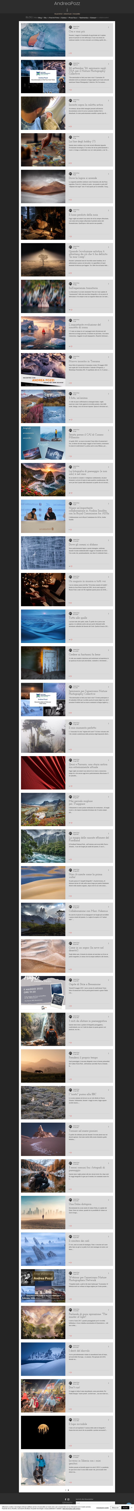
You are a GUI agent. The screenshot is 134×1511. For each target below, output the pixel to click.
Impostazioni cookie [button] (102, 1508)
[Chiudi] (131, 1507)
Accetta (125, 1508)
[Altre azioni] (109, 27)
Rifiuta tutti (115, 1508)
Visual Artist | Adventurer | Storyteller (67, 14)
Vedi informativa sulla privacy (71, 1509)
